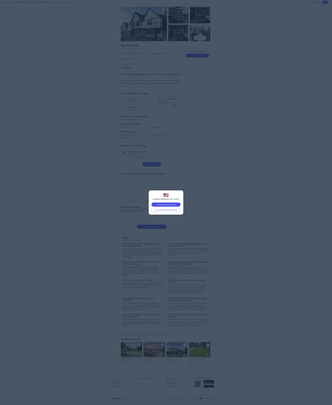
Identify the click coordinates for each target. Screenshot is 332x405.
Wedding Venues (21, 2)
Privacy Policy (161, 398)
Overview (125, 64)
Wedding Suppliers (32, 2)
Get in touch (143, 64)
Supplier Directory (172, 381)
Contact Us (115, 386)
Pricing (134, 64)
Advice (73, 2)
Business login (310, 2)
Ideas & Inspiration (65, 2)
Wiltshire (126, 48)
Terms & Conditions (172, 398)
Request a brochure (198, 55)
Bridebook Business (145, 378)
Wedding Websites (43, 2)
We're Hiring (116, 381)
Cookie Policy (152, 398)
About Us (115, 378)
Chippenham (132, 48)
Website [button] (132, 201)
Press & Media (116, 383)
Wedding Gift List (172, 386)
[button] (123, 24)
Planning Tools (54, 2)
